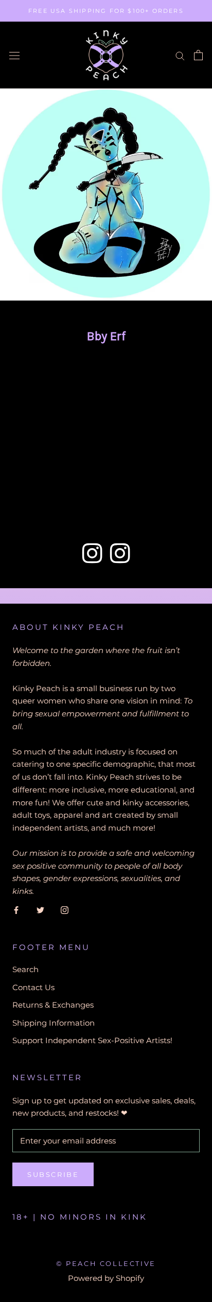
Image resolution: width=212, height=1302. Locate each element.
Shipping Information (53, 1023)
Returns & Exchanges (53, 1005)
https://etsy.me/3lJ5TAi (117, 511)
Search (25, 969)
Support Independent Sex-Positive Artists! (92, 1040)
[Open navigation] (14, 55)
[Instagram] (64, 910)
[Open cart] (198, 55)
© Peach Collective (106, 1263)
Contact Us (33, 987)
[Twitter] (40, 910)
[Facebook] (16, 910)
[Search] (180, 55)
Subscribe (53, 1174)
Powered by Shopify (106, 1278)
